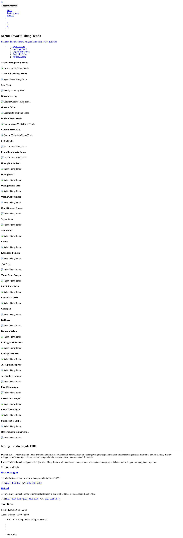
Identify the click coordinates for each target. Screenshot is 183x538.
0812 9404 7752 (34, 483)
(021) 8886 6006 (30, 499)
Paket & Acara (19, 57)
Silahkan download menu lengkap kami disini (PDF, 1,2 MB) (29, 41)
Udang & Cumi (20, 49)
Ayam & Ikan (19, 46)
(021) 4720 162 (13, 483)
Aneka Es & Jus (20, 54)
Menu (9, 10)
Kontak (10, 15)
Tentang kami (13, 13)
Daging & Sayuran (21, 51)
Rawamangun (9, 472)
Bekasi (5, 488)
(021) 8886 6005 (13, 499)
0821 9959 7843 (52, 499)
